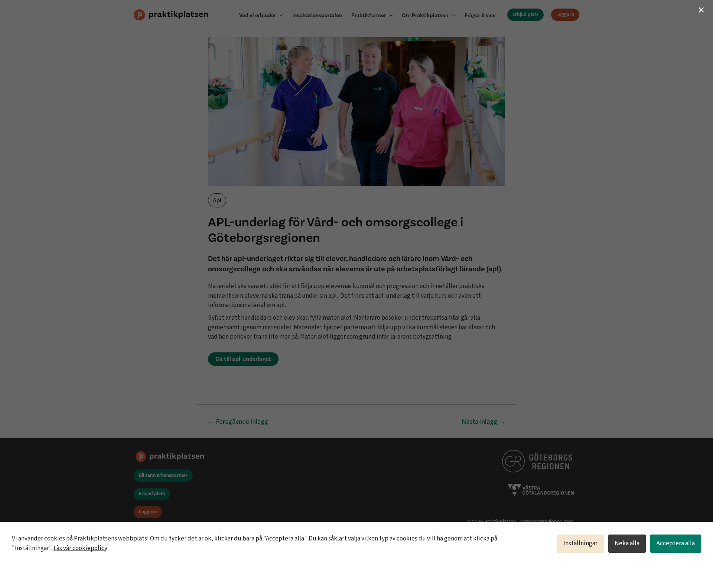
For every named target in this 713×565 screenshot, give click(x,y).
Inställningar (580, 543)
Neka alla (627, 543)
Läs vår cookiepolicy (80, 548)
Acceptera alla (676, 543)
